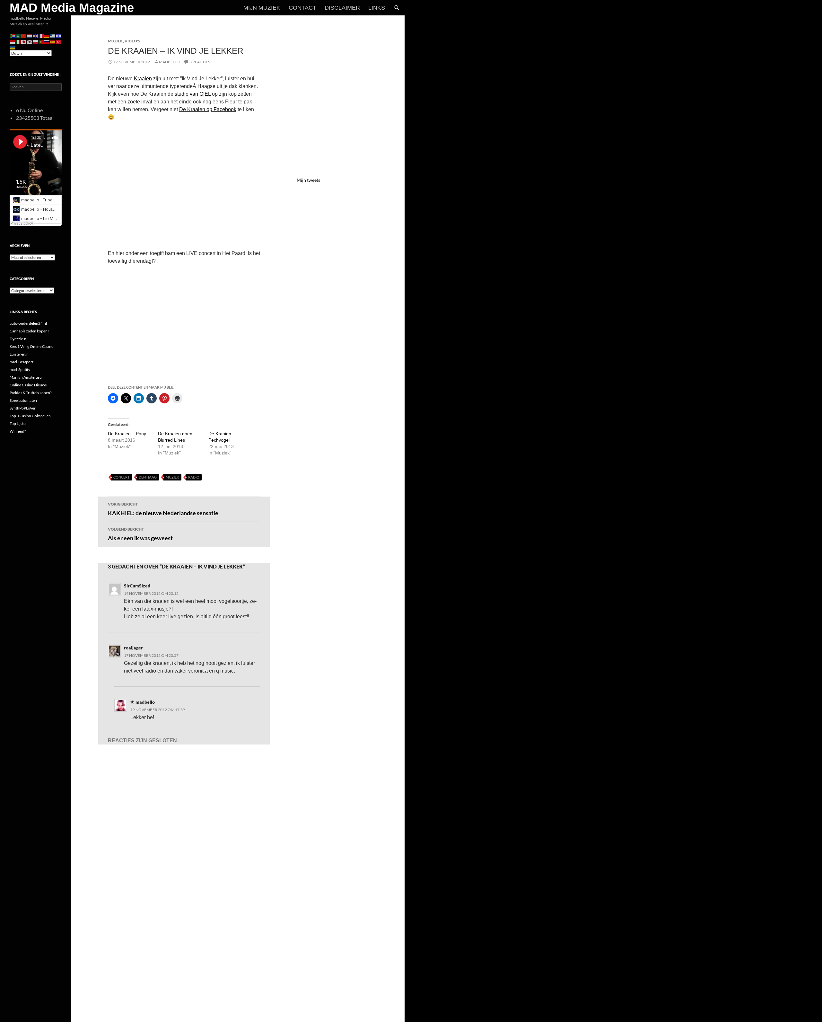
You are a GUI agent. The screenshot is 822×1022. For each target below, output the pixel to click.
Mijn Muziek (261, 7)
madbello (145, 702)
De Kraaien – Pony (127, 433)
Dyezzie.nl (18, 338)
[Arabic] (18, 35)
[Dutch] (30, 35)
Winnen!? (18, 431)
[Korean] (30, 41)
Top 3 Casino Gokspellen (30, 415)
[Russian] (47, 41)
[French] (41, 35)
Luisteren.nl (20, 354)
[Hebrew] (59, 35)
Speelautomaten (23, 400)
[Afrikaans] (12, 35)
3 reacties (199, 61)
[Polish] (36, 41)
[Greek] (53, 35)
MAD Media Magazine (72, 7)
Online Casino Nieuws (28, 385)
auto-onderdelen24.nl (28, 323)
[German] (47, 35)
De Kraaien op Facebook (207, 109)
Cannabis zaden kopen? (29, 331)
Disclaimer (342, 7)
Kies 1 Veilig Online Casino (32, 346)
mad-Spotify (20, 369)
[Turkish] (59, 41)
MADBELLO (169, 61)
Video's (132, 41)
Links (376, 7)
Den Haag (148, 477)
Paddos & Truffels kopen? (31, 392)
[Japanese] (24, 41)
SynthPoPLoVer (23, 408)
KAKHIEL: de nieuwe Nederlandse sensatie (163, 509)
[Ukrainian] (12, 47)
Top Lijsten (19, 423)
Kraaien (143, 78)
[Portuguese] (41, 41)
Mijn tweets (308, 180)
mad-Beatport (21, 361)
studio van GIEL (193, 94)
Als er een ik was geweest (140, 534)
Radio (193, 477)
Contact (302, 7)
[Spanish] (53, 41)
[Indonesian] (12, 41)
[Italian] (18, 41)
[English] (36, 35)
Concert (121, 477)
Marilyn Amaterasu (26, 377)
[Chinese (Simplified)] (24, 35)
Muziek (115, 41)
